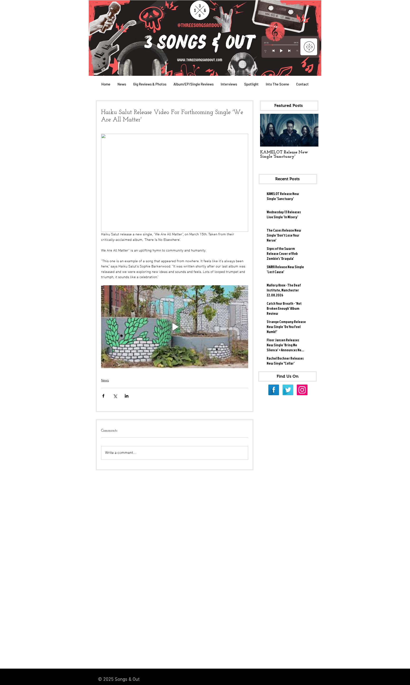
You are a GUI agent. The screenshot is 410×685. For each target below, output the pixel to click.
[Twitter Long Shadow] (288, 390)
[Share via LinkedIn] (126, 396)
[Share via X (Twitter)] (115, 396)
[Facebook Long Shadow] (273, 390)
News (105, 381)
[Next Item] (311, 130)
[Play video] (174, 326)
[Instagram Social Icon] (302, 390)
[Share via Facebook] (103, 396)
